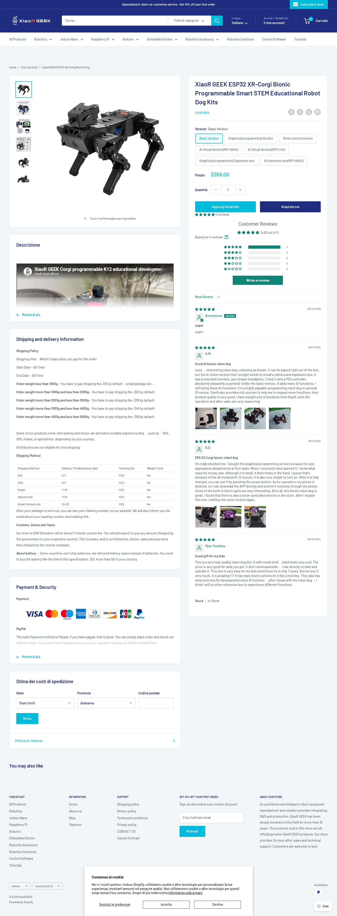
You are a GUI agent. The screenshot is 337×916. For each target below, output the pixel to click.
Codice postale (149, 693)
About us (75, 811)
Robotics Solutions (240, 39)
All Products (17, 39)
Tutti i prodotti (29, 67)
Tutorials (300, 39)
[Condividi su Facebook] (291, 112)
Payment (75, 825)
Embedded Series (159, 39)
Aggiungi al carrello (225, 207)
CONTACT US (126, 831)
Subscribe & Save (312, 4)
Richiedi (192, 831)
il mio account (274, 23)
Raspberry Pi (100, 39)
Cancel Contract (128, 838)
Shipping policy (128, 804)
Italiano (16, 886)
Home (12, 67)
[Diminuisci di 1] (216, 190)
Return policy (126, 811)
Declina (217, 904)
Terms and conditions (132, 818)
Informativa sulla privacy (185, 893)
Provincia (84, 693)
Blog (72, 818)
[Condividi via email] (317, 112)
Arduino (128, 39)
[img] (205, 309)
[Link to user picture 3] (255, 418)
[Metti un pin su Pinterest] (300, 112)
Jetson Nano (69, 39)
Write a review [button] (258, 280)
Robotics (40, 39)
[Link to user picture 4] (280, 418)
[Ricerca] (217, 21)
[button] (205, 214)
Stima (27, 718)
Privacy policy (127, 825)
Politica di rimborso (29, 741)
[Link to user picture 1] (206, 418)
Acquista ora (290, 207)
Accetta (166, 904)
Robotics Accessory (199, 39)
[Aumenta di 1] (240, 190)
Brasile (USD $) (44, 886)
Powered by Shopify (21, 902)
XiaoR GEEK (202, 112)
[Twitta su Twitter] (309, 112)
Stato (20, 693)
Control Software (274, 39)
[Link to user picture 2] (231, 418)
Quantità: (201, 189)
